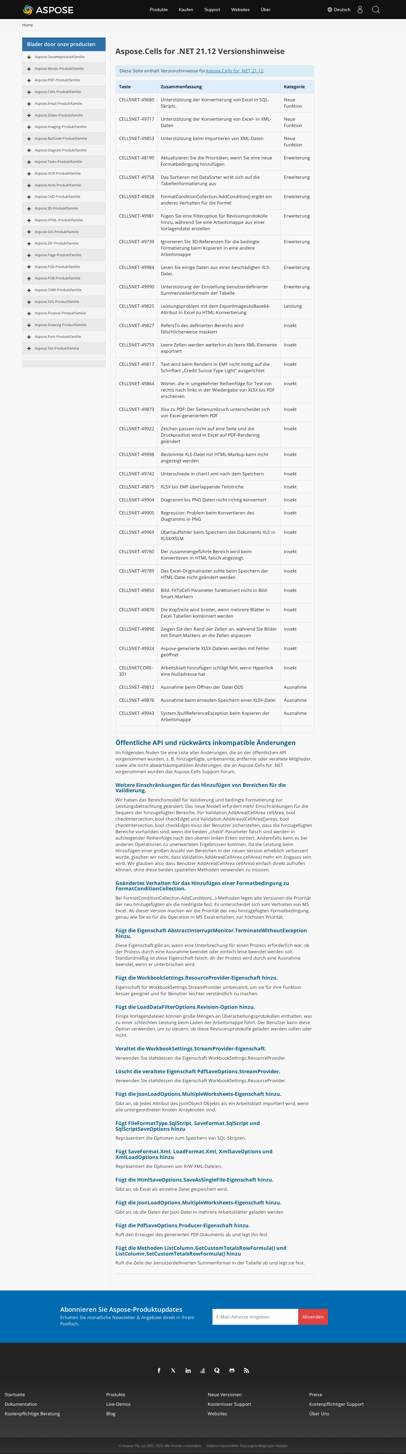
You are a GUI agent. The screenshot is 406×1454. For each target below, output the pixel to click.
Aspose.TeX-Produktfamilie (57, 348)
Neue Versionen (225, 1394)
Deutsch (341, 9)
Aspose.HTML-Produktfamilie (59, 220)
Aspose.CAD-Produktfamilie (57, 196)
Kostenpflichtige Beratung (32, 1413)
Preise (315, 1394)
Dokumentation (21, 1404)
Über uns (319, 1413)
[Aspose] (48, 9)
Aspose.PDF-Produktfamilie (57, 79)
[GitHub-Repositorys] (232, 1371)
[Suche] (376, 9)
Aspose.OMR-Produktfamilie (58, 289)
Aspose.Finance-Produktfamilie (60, 313)
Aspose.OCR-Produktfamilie (58, 173)
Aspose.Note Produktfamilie (58, 185)
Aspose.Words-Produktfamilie (59, 68)
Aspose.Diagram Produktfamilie (61, 150)
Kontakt (281, 1446)
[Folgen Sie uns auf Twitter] (174, 1371)
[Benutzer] (360, 9)
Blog (110, 1413)
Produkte (159, 9)
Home (27, 25)
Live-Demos (118, 1404)
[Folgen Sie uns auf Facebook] (159, 1371)
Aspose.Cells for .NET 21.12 (234, 71)
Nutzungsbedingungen (257, 1446)
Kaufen (186, 9)
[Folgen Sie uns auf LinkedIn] (188, 1371)
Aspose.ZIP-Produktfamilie (56, 243)
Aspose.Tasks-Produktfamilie (58, 161)
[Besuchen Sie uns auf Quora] (217, 1371)
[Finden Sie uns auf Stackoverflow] (203, 1371)
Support (212, 9)
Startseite (15, 1394)
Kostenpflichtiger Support (336, 1404)
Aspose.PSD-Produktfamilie (57, 266)
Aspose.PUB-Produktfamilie (57, 278)
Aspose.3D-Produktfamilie (56, 208)
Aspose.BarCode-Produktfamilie (61, 138)
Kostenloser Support (229, 1404)
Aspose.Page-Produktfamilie (58, 254)
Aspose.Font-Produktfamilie (58, 336)
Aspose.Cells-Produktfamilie (58, 91)
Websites (240, 9)
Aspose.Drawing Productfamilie (60, 324)
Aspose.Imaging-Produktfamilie (60, 126)
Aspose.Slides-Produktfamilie (59, 115)
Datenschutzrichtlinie (222, 1446)
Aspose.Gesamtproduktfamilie (59, 56)
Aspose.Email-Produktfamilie (58, 103)
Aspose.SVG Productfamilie (57, 301)
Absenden (313, 1317)
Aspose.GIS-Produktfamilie (57, 231)
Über (266, 9)
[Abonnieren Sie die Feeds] (247, 1371)
